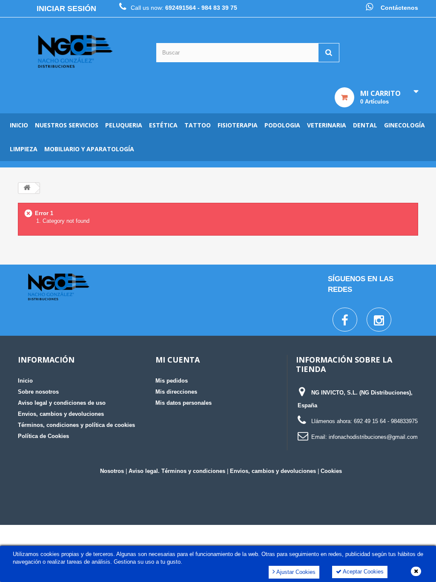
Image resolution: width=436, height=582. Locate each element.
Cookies (331, 471)
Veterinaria (326, 125)
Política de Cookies (43, 436)
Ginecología (404, 125)
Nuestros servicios (66, 125)
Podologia (282, 125)
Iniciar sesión (66, 8)
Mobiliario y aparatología (89, 149)
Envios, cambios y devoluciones (61, 414)
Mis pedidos (171, 380)
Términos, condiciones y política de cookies (76, 425)
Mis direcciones (176, 392)
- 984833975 (402, 421)
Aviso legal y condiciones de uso (62, 403)
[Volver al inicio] (27, 188)
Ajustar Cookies (295, 572)
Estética (163, 125)
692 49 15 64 (370, 421)
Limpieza (23, 149)
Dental (365, 125)
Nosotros (112, 471)
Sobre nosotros (38, 392)
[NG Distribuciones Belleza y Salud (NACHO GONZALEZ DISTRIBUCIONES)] (75, 52)
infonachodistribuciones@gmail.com (373, 437)
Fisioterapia (238, 125)
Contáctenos (399, 7)
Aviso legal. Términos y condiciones (177, 471)
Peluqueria (123, 125)
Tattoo (197, 125)
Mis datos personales (183, 403)
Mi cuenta (177, 359)
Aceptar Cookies (362, 571)
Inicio (19, 125)
